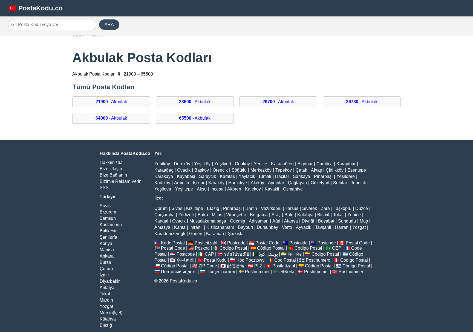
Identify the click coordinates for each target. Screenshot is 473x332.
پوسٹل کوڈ (268, 254)
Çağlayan (297, 182)
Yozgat (106, 306)
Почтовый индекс (179, 271)
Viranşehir (236, 214)
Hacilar (282, 176)
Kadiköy (162, 182)
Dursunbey (267, 227)
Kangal (161, 221)
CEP (336, 248)
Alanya (291, 221)
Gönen (195, 233)
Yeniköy (162, 163)
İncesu (216, 189)
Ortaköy (242, 163)
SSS (104, 187)
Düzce (361, 208)
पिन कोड (295, 254)
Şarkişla (236, 233)
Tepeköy (283, 170)
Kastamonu (111, 224)
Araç (276, 214)
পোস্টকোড (286, 271)
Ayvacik (303, 227)
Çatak (301, 170)
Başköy (201, 170)
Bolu (288, 214)
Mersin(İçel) (111, 312)
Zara (325, 208)
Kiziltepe (194, 208)
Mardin (106, 300)
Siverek (309, 208)
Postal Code (267, 243)
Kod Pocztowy (250, 260)
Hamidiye (237, 182)
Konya (106, 243)
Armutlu (181, 182)
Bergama (259, 214)
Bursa (105, 262)
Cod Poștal (285, 260)
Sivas (105, 205)
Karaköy (216, 182)
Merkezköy (261, 170)
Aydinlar (276, 182)
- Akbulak (111, 101)
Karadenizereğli (169, 233)
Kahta (180, 227)
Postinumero (318, 260)
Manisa (107, 249)
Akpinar (305, 163)
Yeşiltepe (184, 189)
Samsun (108, 218)
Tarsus (291, 208)
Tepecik (358, 182)
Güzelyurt (320, 182)
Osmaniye (293, 189)
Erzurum (108, 212)
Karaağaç (163, 170)
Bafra (203, 214)
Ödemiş (237, 221)
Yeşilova (162, 189)
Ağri (276, 221)
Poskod (202, 248)
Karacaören (282, 163)
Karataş (227, 176)
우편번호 (185, 260)
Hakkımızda (111, 162)
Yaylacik (247, 176)
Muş (364, 221)
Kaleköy (253, 189)
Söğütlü (239, 170)
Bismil (323, 214)
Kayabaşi (186, 176)
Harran (341, 227)
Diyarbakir (110, 281)
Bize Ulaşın (111, 168)
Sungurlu (347, 221)
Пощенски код (220, 271)
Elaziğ (106, 325)
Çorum (106, 268)
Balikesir (108, 231)
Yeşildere (345, 176)
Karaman (215, 233)
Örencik (220, 170)
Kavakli (272, 189)
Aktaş (316, 170)
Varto (287, 227)
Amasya (162, 227)
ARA (109, 24)
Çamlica (324, 163)
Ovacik (184, 170)
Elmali (265, 176)
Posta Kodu (215, 260)
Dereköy (182, 163)
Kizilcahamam (220, 227)
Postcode (236, 243)
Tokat (105, 293)
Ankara (107, 256)
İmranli (196, 227)
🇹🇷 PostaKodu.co (35, 8)
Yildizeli (186, 214)
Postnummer (257, 271)
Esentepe (356, 170)
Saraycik (207, 176)
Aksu (202, 189)
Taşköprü (342, 208)
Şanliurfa (108, 237)
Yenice (260, 163)
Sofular (340, 182)
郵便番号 (235, 266)
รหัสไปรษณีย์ (236, 254)
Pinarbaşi (323, 176)
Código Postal (233, 248)
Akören (234, 189)
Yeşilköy (202, 163)
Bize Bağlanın (113, 175)
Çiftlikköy (335, 170)
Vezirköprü (271, 208)
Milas (217, 214)
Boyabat (326, 221)
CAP (209, 254)
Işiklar (198, 182)
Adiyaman (259, 221)
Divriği (308, 221)
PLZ (258, 266)
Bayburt (245, 227)
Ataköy (257, 182)
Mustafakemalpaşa (207, 221)
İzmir (104, 275)
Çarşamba (164, 214)
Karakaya (163, 176)
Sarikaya (301, 176)
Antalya (107, 287)
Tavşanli (323, 227)
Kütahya (108, 319)
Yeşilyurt (222, 163)
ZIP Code (207, 266)
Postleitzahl (206, 243)
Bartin (251, 208)
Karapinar (346, 163)
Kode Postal (173, 243)
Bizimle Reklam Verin (121, 181)
